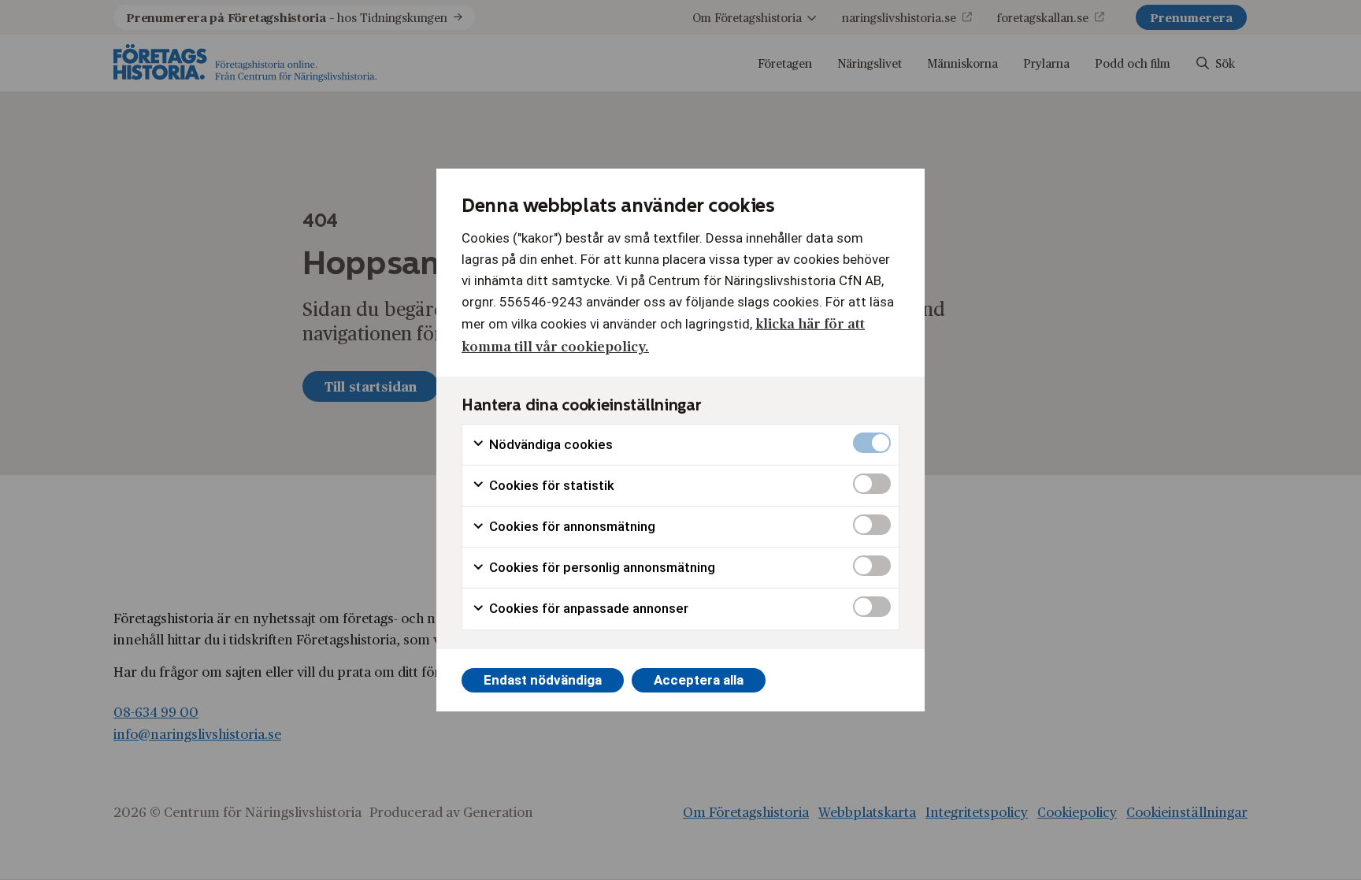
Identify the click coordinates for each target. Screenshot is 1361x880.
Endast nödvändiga (543, 680)
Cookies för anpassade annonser (587, 608)
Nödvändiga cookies (549, 444)
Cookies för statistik (550, 485)
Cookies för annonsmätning (570, 526)
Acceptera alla (699, 680)
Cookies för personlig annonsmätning (600, 567)
